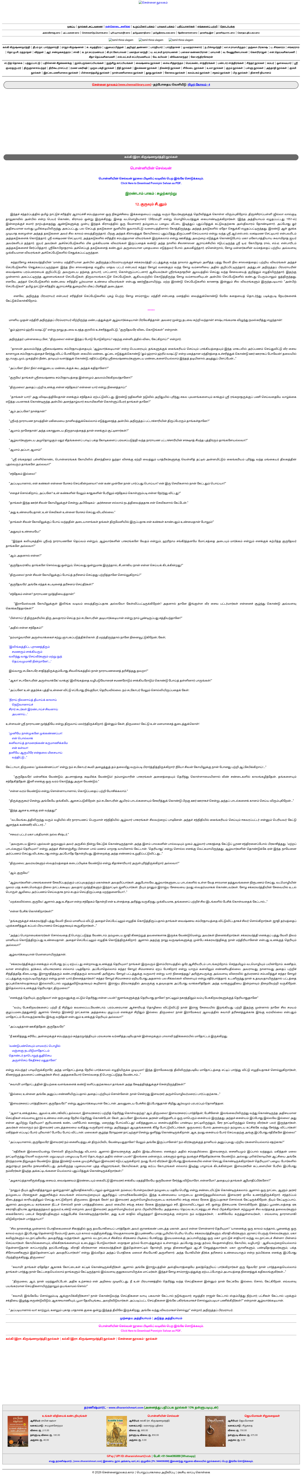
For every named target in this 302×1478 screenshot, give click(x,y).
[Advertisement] (151, 119)
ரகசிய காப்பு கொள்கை (194, 1472)
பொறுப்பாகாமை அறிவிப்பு (156, 1472)
